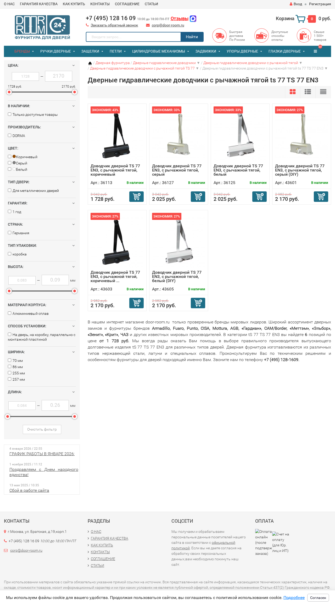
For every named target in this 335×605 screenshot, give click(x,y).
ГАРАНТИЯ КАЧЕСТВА (39, 4)
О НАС (9, 4)
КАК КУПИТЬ (74, 4)
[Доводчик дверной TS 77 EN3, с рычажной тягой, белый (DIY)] (179, 241)
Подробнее (294, 597)
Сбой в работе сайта (29, 490)
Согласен (318, 598)
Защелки (90, 51)
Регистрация (320, 4)
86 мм (18, 367)
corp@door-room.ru (168, 25)
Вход (298, 4)
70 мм (18, 360)
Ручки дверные (55, 51)
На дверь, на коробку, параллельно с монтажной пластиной (41, 337)
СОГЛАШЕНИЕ (127, 4)
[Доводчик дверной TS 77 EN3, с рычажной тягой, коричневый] (117, 135)
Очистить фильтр (42, 429)
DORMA (19, 136)
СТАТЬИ (151, 4)
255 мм (19, 373)
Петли (116, 51)
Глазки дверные (285, 51)
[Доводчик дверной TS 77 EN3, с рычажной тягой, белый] (240, 135)
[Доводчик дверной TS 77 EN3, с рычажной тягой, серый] (178, 135)
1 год (17, 212)
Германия (21, 233)
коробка (20, 254)
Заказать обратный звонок (114, 25)
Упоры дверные (242, 51)
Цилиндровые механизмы (158, 51)
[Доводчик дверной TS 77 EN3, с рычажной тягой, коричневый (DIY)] (117, 241)
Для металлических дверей (36, 191)
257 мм (19, 379)
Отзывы (179, 18)
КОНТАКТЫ (100, 4)
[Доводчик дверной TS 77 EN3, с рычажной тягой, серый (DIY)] (301, 135)
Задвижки (206, 51)
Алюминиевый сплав (31, 313)
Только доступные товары (35, 114)
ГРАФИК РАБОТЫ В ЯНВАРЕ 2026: (42, 453)
